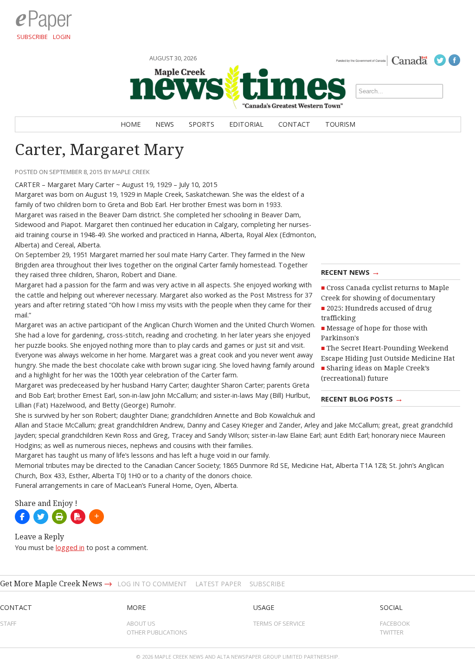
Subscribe (32, 36)
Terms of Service (279, 623)
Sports (201, 124)
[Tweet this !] (40, 516)
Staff (8, 623)
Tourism (340, 124)
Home (131, 124)
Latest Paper (218, 583)
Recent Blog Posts (362, 398)
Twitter (392, 632)
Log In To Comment (152, 583)
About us (141, 623)
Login (62, 36)
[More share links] (96, 516)
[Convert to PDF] (78, 516)
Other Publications (157, 632)
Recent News (350, 271)
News (164, 124)
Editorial (246, 124)
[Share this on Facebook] (22, 516)
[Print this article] (59, 516)
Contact (294, 124)
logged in (70, 547)
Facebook (395, 623)
